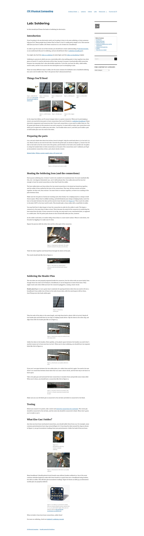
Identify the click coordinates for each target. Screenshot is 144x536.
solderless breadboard (75, 51)
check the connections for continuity (67, 409)
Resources (102, 11)
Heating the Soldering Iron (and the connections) (104, 45)
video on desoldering (73, 55)
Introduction (99, 39)
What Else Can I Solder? (101, 50)
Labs (95, 11)
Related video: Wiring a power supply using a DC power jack (44, 153)
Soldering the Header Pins (101, 47)
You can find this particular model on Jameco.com (32, 99)
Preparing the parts (100, 42)
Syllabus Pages (72, 11)
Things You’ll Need (100, 41)
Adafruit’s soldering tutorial (55, 519)
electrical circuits (83, 48)
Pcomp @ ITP (113, 11)
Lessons (83, 11)
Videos (90, 11)
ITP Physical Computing (40, 11)
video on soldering (47, 55)
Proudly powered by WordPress (47, 529)
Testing (98, 48)
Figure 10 (71, 201)
